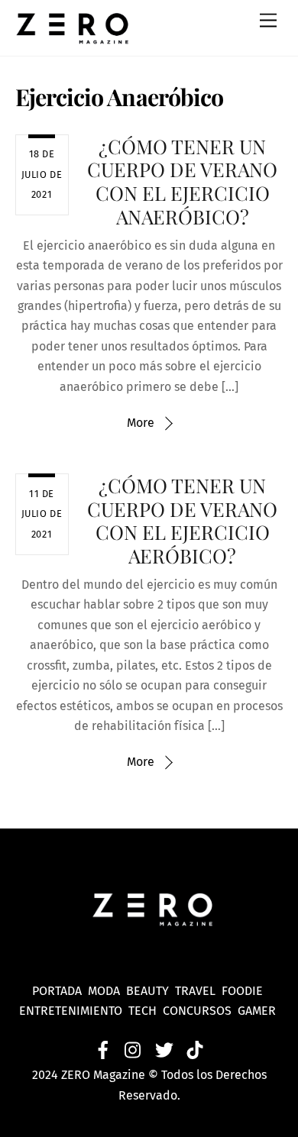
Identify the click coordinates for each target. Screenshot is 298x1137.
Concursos (199, 1010)
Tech (145, 1010)
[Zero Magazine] (72, 36)
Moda (107, 991)
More (140, 422)
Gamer (258, 1010)
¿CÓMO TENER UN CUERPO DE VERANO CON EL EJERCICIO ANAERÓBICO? (182, 181)
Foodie (242, 991)
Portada (57, 991)
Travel (198, 991)
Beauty (150, 991)
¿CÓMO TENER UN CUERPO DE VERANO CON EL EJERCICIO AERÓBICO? (182, 520)
